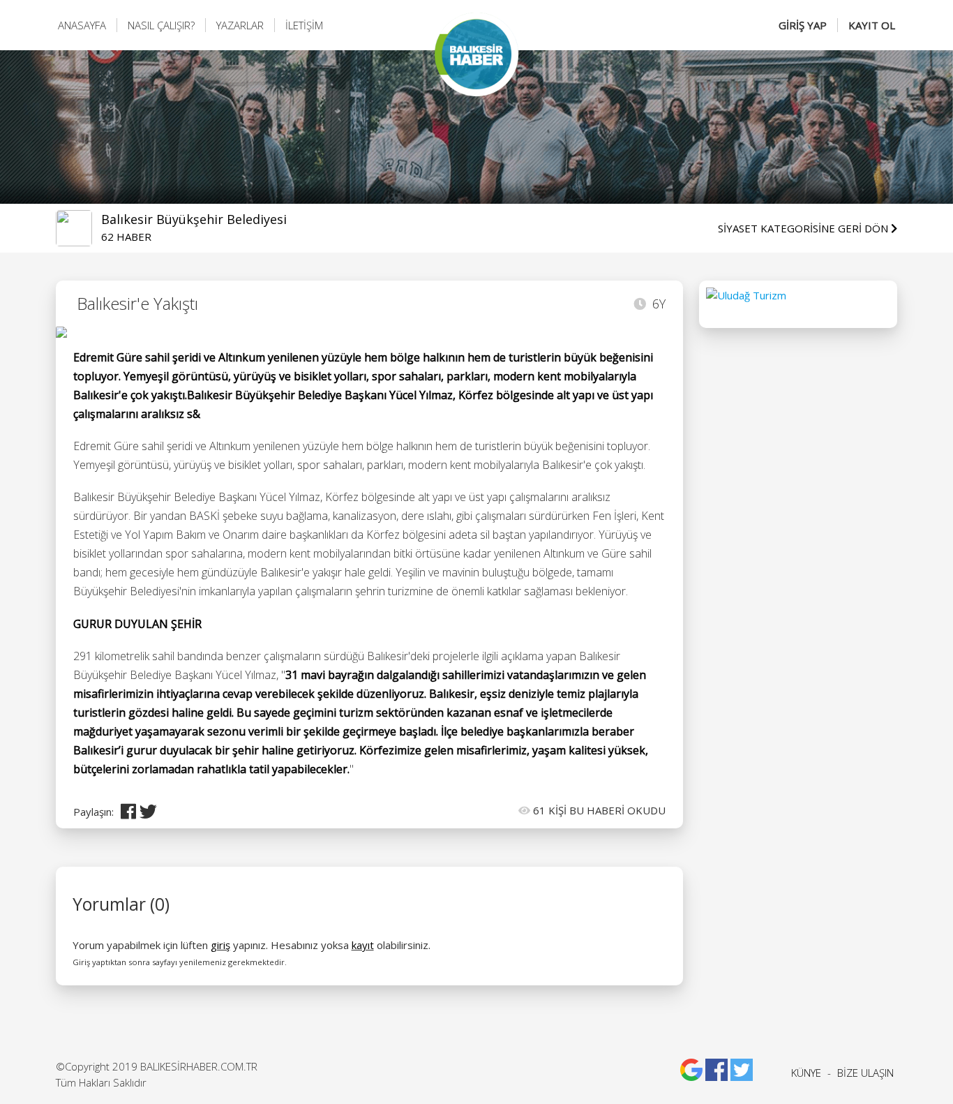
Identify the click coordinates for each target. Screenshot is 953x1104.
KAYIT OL (871, 25)
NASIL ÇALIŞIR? (161, 25)
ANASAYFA (82, 25)
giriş (220, 945)
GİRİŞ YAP (803, 25)
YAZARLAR (240, 25)
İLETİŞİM (304, 25)
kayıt (363, 945)
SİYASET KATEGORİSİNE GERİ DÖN (804, 228)
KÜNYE (806, 1073)
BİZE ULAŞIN (865, 1073)
